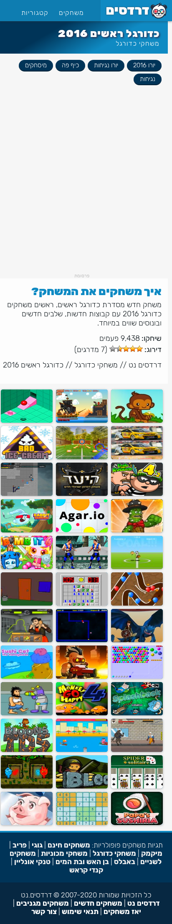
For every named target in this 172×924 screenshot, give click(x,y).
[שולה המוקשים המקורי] (82, 604)
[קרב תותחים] (82, 421)
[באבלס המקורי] (137, 677)
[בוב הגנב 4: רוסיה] (137, 494)
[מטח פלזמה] (27, 494)
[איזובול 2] (27, 421)
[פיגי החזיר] (27, 823)
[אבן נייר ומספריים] (27, 640)
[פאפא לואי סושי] (137, 823)
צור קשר (44, 911)
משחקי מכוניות (64, 853)
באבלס (124, 861)
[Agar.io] (82, 530)
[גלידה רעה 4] (27, 457)
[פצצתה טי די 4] (82, 787)
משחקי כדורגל (137, 43)
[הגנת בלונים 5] (137, 421)
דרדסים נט (145, 365)
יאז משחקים (122, 911)
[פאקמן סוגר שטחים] (82, 640)
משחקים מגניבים (42, 903)
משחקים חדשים (98, 903)
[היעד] (82, 494)
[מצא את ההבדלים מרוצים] (137, 457)
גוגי (37, 845)
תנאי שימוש (80, 911)
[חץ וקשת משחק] (82, 457)
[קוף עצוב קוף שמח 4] (82, 713)
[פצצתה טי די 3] (137, 604)
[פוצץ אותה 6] (27, 567)
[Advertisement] (86, 187)
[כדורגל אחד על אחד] (137, 567)
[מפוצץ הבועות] (137, 713)
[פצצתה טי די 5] (27, 750)
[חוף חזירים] (82, 750)
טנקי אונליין (32, 861)
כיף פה (70, 65)
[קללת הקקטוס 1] (137, 530)
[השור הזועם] (137, 750)
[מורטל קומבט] (82, 567)
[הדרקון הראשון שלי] (137, 640)
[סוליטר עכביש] (137, 787)
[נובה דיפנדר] (82, 677)
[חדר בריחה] (27, 604)
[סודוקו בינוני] (82, 823)
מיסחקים (36, 65)
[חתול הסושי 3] (27, 677)
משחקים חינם (69, 845)
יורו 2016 (144, 65)
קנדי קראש (86, 870)
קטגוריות (34, 13)
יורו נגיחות (106, 65)
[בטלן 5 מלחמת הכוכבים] (27, 713)
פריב (20, 845)
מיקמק (151, 853)
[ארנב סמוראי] (27, 530)
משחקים (71, 13)
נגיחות (147, 79)
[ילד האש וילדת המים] (27, 787)
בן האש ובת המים (82, 861)
